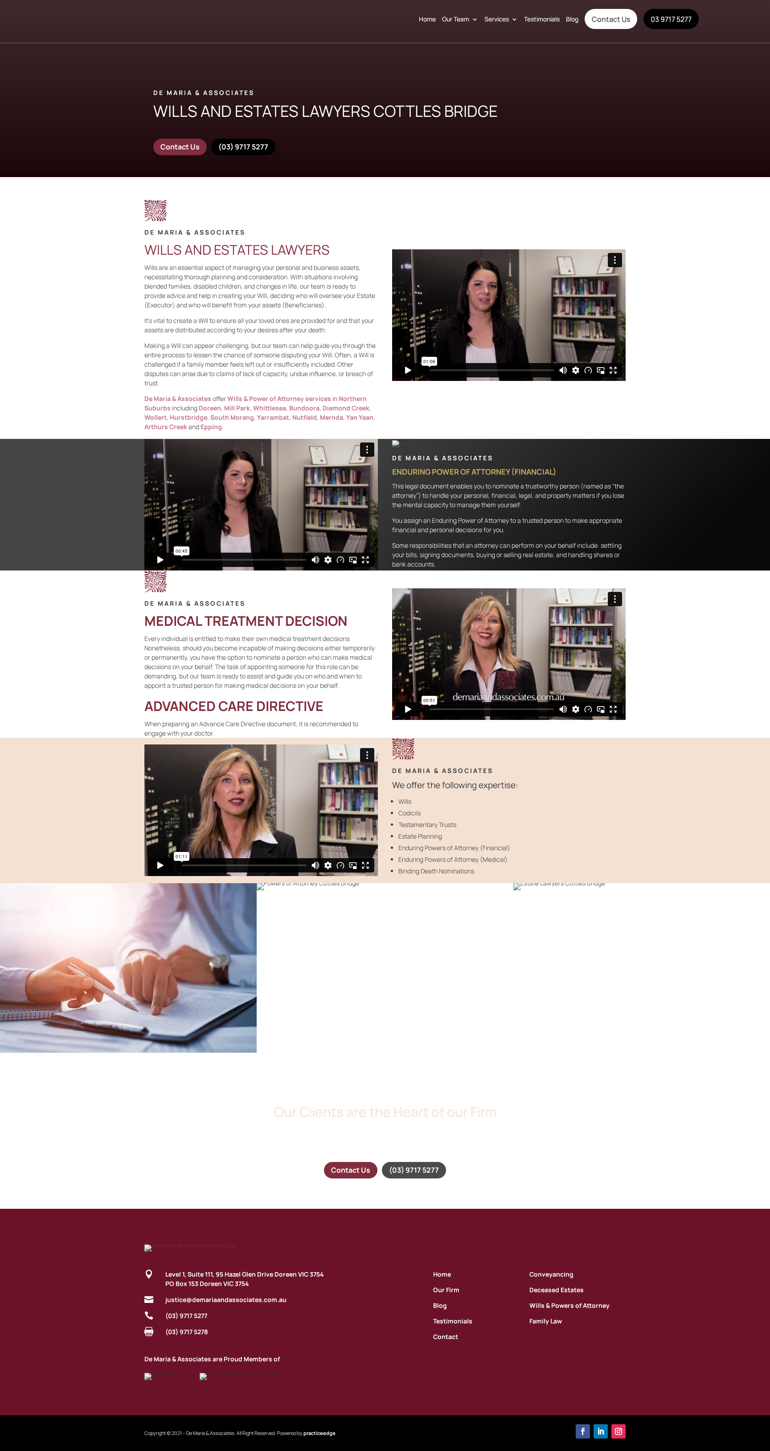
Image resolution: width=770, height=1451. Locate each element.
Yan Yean (359, 417)
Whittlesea (269, 408)
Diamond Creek (346, 408)
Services (496, 19)
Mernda (331, 417)
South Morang (232, 417)
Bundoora (304, 408)
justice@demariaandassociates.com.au (226, 1299)
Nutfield (304, 417)
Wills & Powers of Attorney (569, 1305)
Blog (572, 19)
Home (427, 19)
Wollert (155, 417)
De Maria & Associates (177, 398)
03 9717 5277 (671, 19)
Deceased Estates (556, 1290)
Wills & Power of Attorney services (279, 398)
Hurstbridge (188, 417)
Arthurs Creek (165, 426)
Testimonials (542, 19)
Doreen (210, 408)
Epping (211, 426)
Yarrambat (273, 417)
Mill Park (237, 408)
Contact (445, 1336)
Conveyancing (551, 1274)
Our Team (455, 19)
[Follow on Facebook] (583, 1431)
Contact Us (611, 19)
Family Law (545, 1321)
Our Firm (446, 1290)
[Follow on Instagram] (618, 1431)
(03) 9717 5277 (243, 147)
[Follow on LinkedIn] (601, 1431)
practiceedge (319, 1433)
